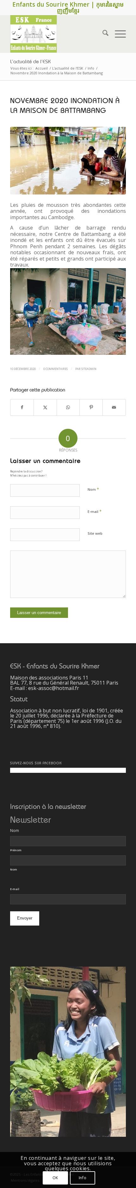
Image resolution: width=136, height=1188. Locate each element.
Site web (95, 533)
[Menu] (117, 34)
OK (55, 1177)
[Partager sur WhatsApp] (68, 407)
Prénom (16, 850)
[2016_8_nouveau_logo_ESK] (56, 34)
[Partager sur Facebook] (22, 407)
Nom (93, 489)
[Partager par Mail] (114, 407)
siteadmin (88, 369)
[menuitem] (102, 34)
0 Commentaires (55, 369)
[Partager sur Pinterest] (91, 407)
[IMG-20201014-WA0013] (68, 161)
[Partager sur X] (45, 407)
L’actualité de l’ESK (30, 61)
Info (82, 1177)
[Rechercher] (102, 34)
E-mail (95, 511)
